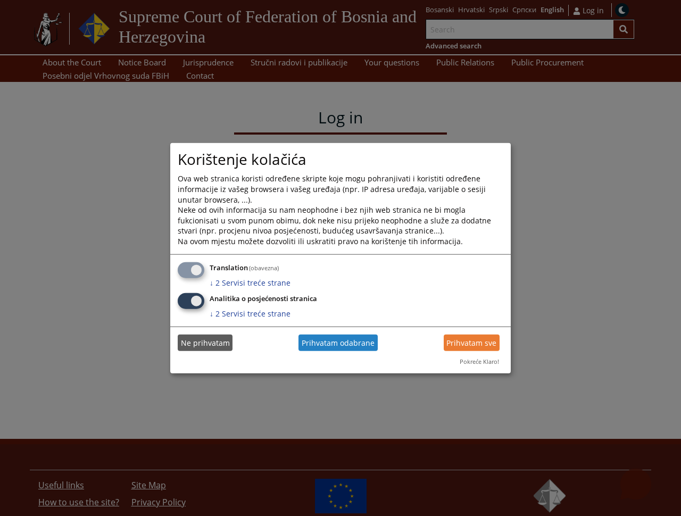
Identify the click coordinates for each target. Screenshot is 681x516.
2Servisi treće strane (250, 282)
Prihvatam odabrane (338, 343)
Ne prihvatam (205, 343)
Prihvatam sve (471, 343)
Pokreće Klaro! (479, 361)
